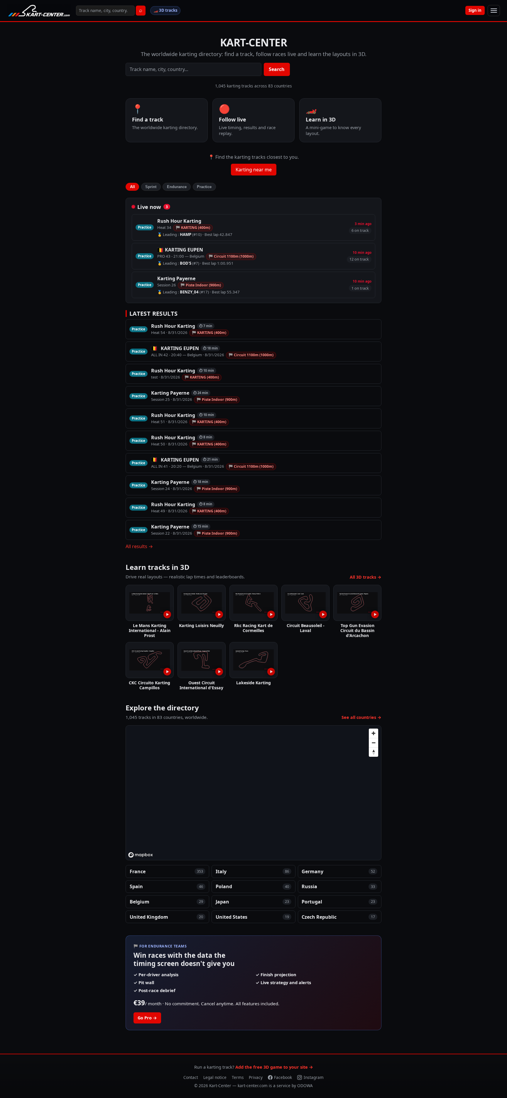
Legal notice (215, 1077)
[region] (254, 793)
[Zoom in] (373, 733)
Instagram (314, 1077)
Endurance (177, 187)
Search (277, 69)
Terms (238, 1077)
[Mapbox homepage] (140, 855)
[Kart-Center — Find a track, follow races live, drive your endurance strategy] (39, 10)
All (132, 187)
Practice (204, 187)
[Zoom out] (373, 742)
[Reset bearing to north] (373, 752)
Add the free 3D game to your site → (274, 1067)
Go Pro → (147, 1018)
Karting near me (254, 169)
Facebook (283, 1077)
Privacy (256, 1077)
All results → (139, 546)
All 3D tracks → (365, 577)
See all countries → (361, 717)
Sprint (150, 187)
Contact (190, 1077)
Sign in (475, 10)
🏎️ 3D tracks (165, 10)
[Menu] (494, 10)
